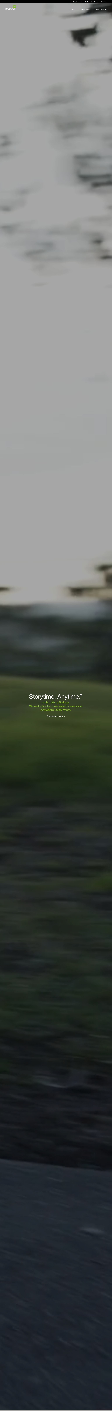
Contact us (104, 1)
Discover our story (55, 716)
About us (72, 9)
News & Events (101, 9)
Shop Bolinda (77, 1)
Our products (85, 9)
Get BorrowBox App (90, 1)
